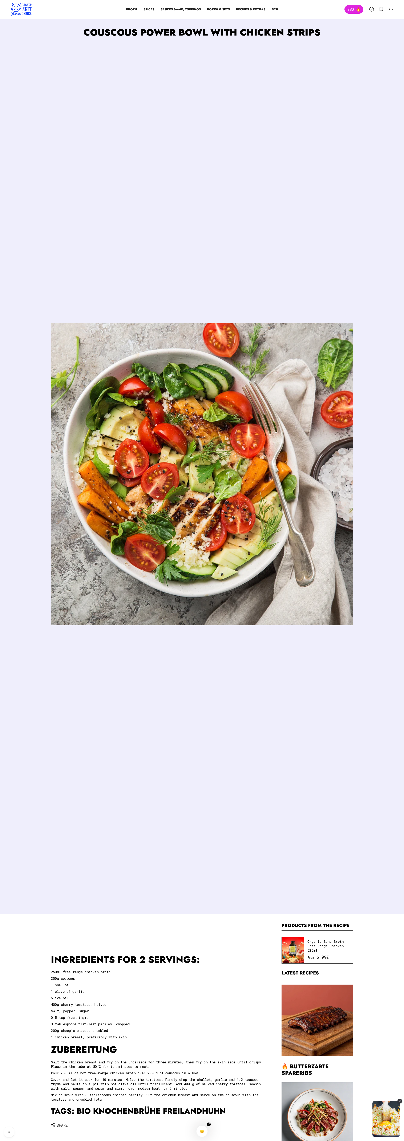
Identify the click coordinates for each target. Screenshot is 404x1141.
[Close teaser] (209, 1124)
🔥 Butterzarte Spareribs (305, 1070)
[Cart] (391, 9)
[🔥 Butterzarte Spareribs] (317, 1020)
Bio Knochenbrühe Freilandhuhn (151, 1111)
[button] (131, 9)
